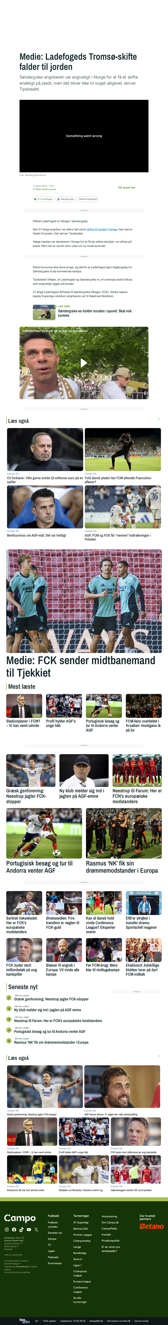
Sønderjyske (67, 199)
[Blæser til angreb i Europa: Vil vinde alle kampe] (64, 950)
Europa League (82, 1281)
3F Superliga (80, 1222)
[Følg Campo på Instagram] (6, 1229)
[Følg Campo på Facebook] (14, 1229)
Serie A (77, 1259)
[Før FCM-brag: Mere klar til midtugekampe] (104, 950)
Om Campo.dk (110, 1222)
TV (49, 1244)
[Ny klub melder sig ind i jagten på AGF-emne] (84, 770)
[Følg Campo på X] (36, 1229)
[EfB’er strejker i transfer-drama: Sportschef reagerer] (144, 903)
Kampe (52, 1238)
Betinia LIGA (80, 1228)
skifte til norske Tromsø (102, 229)
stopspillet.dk (96, 1321)
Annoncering (109, 1216)
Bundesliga (79, 1253)
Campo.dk (9, 1237)
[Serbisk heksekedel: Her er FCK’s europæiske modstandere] (24, 903)
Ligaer (51, 1251)
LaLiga (77, 1246)
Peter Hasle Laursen (46, 189)
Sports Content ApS (13, 1240)
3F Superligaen (45, 199)
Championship (82, 1240)
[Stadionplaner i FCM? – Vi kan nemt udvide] (24, 706)
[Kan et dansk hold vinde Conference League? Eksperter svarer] (104, 903)
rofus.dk (126, 1321)
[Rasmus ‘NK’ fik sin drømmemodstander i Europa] (124, 833)
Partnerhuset (22, 1266)
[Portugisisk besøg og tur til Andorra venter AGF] (104, 706)
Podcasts (53, 1257)
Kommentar (55, 1263)
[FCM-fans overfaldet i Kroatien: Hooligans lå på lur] (144, 706)
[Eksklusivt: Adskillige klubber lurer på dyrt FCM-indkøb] (144, 950)
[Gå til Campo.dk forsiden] (20, 1222)
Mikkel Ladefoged (88, 199)
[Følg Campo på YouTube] (28, 1229)
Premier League (82, 1234)
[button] (84, 362)
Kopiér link (129, 187)
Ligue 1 (77, 1265)
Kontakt (106, 1234)
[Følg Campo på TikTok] (21, 1229)
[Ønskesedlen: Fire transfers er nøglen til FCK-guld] (64, 903)
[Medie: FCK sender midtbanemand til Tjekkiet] (84, 601)
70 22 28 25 (79, 1321)
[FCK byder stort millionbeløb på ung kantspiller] (24, 950)
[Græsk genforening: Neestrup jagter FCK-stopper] (30, 770)
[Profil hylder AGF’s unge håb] (64, 706)
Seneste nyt (55, 1232)
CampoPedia (109, 1228)
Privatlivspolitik (111, 1240)
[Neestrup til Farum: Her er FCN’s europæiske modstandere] (137, 770)
